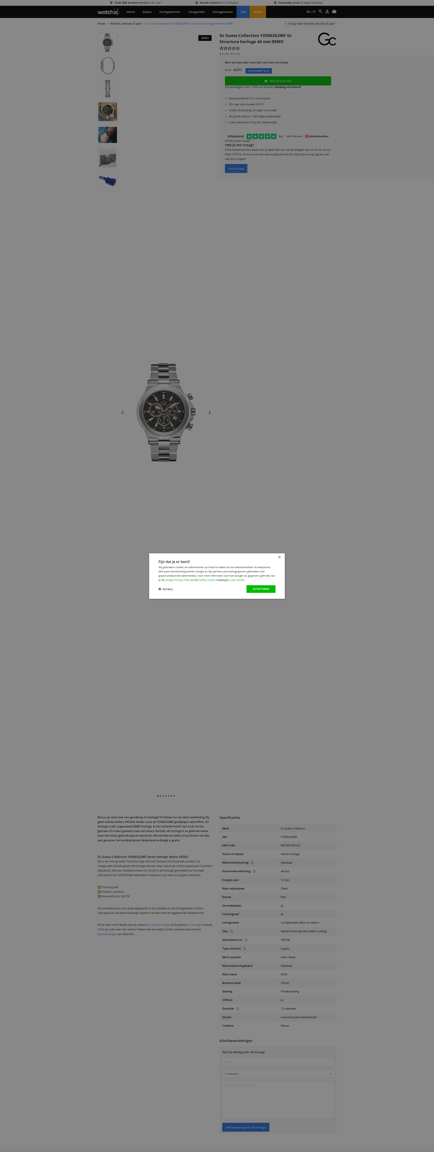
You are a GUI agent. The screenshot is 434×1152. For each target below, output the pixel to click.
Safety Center (207, 579)
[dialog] (217, 576)
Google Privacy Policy (177, 579)
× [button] (279, 557)
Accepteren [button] (261, 588)
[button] (166, 589)
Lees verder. (237, 579)
